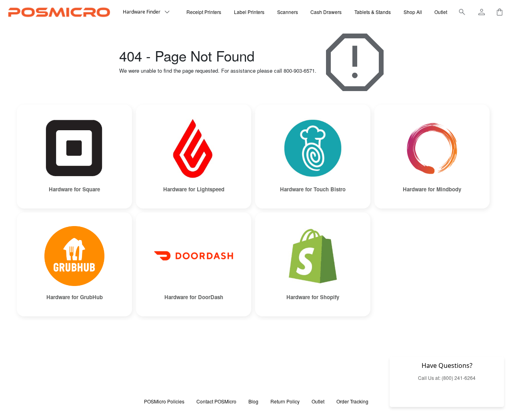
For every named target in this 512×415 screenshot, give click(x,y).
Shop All (413, 11)
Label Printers (249, 11)
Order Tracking (352, 401)
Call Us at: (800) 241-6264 (447, 377)
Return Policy (285, 401)
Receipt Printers (203, 11)
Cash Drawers (326, 11)
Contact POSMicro (216, 401)
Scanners (287, 11)
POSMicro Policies (164, 401)
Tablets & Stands (372, 11)
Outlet (440, 11)
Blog (253, 401)
